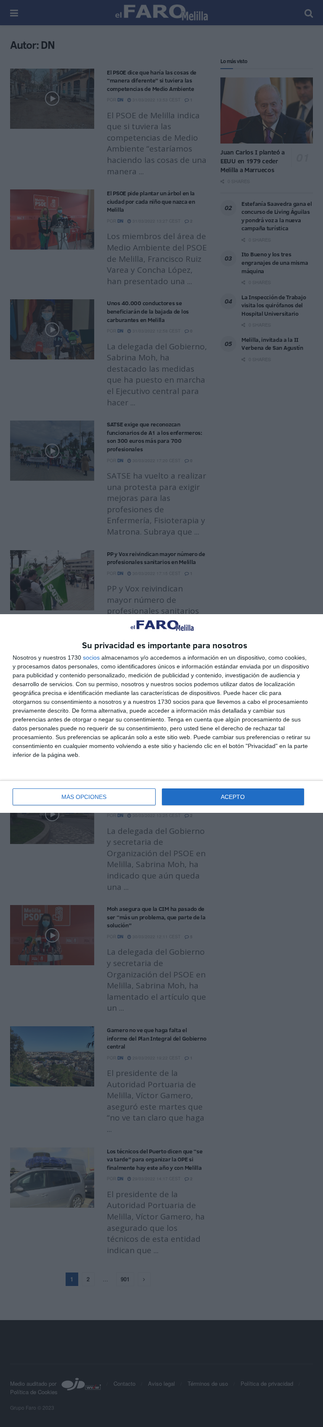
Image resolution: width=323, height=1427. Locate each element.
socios (91, 657)
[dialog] (161, 713)
